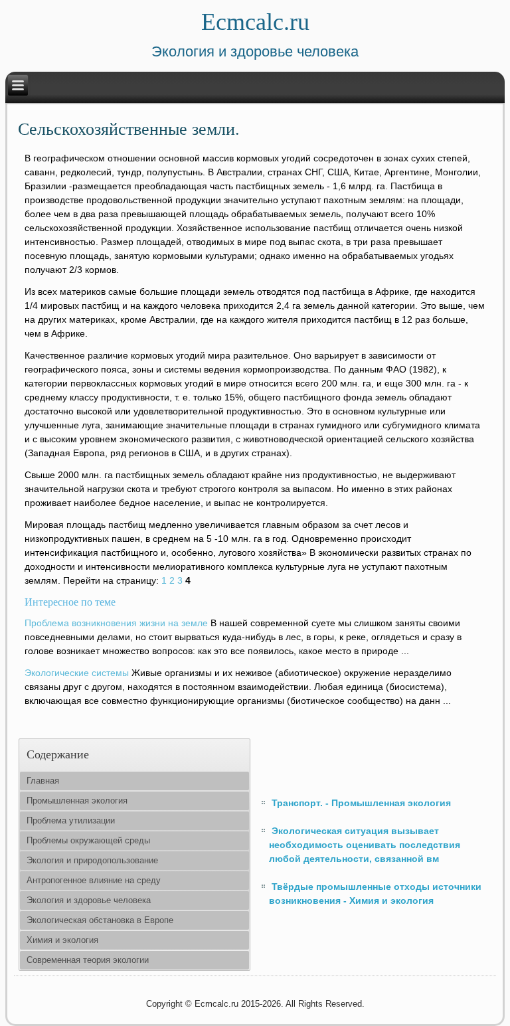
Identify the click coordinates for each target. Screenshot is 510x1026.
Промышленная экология (77, 801)
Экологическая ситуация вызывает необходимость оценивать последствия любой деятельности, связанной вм (364, 844)
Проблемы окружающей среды (88, 840)
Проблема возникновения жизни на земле (116, 623)
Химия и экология (62, 940)
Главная (43, 781)
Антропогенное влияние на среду (94, 880)
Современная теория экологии (88, 960)
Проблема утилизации (71, 820)
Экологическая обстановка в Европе (100, 920)
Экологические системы (77, 672)
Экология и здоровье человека (89, 900)
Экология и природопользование (92, 860)
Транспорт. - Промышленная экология (361, 803)
